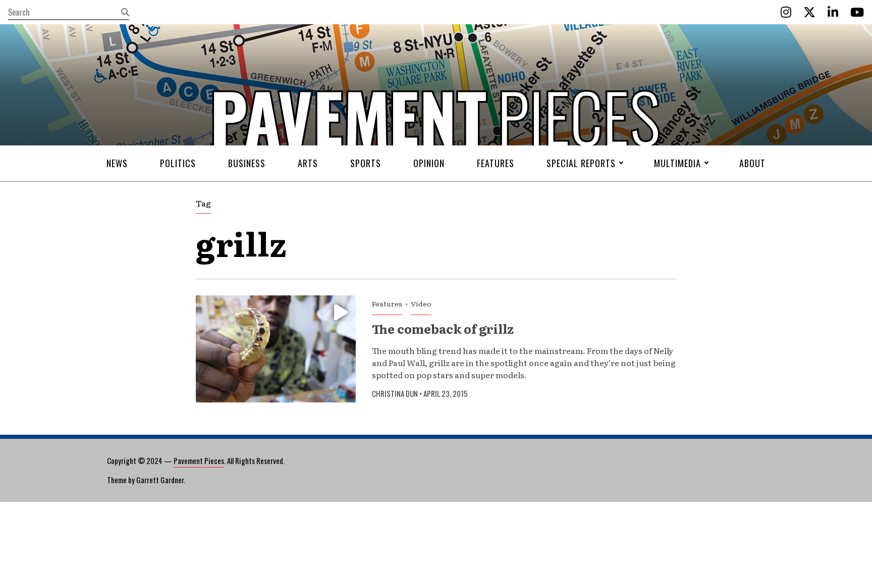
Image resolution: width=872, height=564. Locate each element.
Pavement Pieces (199, 460)
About (752, 163)
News (117, 163)
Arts (308, 163)
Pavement (264, 148)
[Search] (125, 12)
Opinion (429, 163)
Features (495, 163)
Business (246, 163)
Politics (178, 163)
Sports (365, 163)
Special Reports (581, 163)
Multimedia (677, 163)
